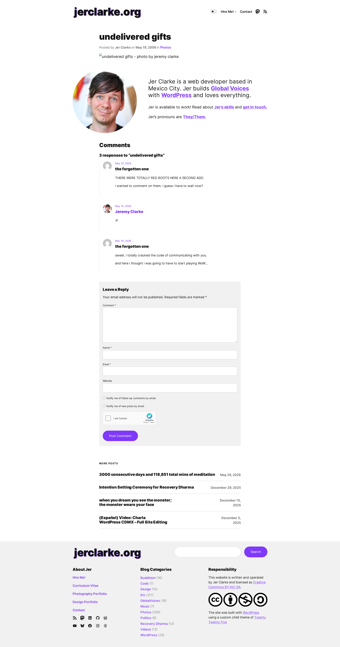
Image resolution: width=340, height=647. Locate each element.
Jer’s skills (224, 107)
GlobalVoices (150, 601)
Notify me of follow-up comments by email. (131, 398)
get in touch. (255, 107)
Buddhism (148, 578)
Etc (142, 595)
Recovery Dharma (154, 624)
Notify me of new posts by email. (125, 406)
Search (256, 552)
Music (144, 606)
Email (107, 364)
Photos (165, 47)
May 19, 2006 (123, 163)
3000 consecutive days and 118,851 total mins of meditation (157, 474)
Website (107, 380)
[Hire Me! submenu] (236, 12)
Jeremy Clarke (129, 211)
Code (144, 583)
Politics (145, 618)
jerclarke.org (107, 11)
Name (107, 347)
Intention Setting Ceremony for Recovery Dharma (146, 487)
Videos (145, 629)
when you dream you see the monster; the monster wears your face (135, 502)
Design (145, 589)
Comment (109, 305)
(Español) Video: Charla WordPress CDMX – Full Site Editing (133, 520)
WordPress (176, 95)
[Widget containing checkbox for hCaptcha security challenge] (129, 418)
